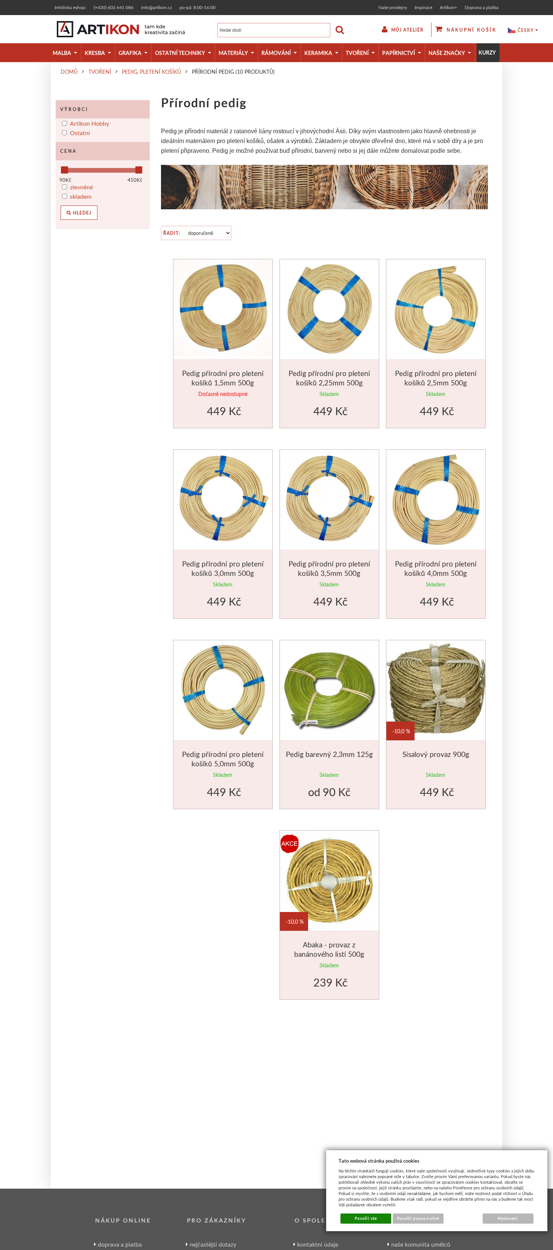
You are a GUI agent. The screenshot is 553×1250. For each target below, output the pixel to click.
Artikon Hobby (89, 123)
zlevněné (81, 186)
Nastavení (508, 1218)
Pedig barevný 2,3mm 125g (329, 754)
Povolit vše (366, 1218)
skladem (80, 196)
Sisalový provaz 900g (436, 754)
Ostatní (80, 132)
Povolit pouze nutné (418, 1218)
